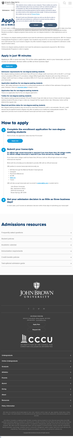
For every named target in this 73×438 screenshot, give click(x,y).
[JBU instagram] (33, 309)
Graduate (5, 367)
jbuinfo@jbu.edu (41, 320)
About (4, 395)
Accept (36, 25)
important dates (22, 87)
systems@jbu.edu (42, 183)
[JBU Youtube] (44, 309)
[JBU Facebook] (28, 309)
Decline (50, 25)
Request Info (36, 330)
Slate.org (12, 178)
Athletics (5, 372)
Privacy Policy (36, 14)
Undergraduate (7, 355)
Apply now (9, 66)
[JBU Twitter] (38, 309)
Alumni (4, 383)
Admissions (5, 10)
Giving (4, 389)
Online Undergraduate (10, 361)
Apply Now (36, 324)
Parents (4, 378)
